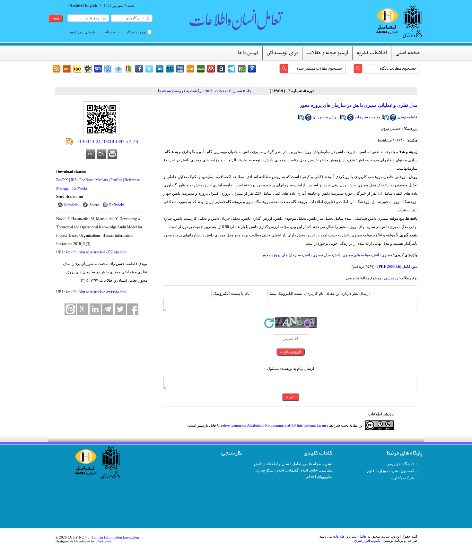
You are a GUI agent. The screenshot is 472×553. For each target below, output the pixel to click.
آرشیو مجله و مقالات (327, 52)
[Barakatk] (108, 68)
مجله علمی (312, 464)
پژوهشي (391, 278)
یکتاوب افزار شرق (367, 540)
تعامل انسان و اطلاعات (282, 464)
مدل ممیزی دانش (317, 255)
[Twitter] (149, 68)
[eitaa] (70, 309)
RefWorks (80, 188)
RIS (74, 180)
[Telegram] (231, 68)
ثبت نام (110, 32)
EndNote (86, 180)
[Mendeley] (211, 68)
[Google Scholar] (252, 68)
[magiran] (129, 68)
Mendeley (71, 205)
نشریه (327, 464)
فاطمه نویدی (407, 117)
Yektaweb (105, 541)
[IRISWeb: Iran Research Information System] (118, 68)
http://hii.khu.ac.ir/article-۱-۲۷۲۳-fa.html (96, 292)
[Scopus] (170, 68)
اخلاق (314, 470)
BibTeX (62, 180)
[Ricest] (88, 68)
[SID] (98, 68)
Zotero (94, 205)
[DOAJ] (201, 68)
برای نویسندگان (282, 52)
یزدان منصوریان (324, 117)
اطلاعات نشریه (372, 52)
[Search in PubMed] (385, 119)
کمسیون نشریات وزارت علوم (390, 471)
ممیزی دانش (382, 255)
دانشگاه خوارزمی (400, 464)
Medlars (101, 180)
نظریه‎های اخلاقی (318, 476)
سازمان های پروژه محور (281, 255)
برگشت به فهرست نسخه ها (180, 91)
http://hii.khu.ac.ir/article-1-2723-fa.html (96, 252)
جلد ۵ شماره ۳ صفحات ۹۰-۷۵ (228, 91)
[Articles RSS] (57, 68)
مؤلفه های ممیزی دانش (351, 255)
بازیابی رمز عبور (82, 32)
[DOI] (190, 68)
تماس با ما (248, 52)
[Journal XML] (67, 68)
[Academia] (221, 68)
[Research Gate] (242, 68)
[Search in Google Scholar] (393, 119)
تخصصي (352, 278)
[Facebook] (139, 68)
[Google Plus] (82, 309)
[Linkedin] (159, 68)
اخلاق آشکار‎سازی (270, 470)
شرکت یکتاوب (402, 478)
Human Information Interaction (115, 537)
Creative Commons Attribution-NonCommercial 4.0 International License (272, 425)
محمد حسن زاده (367, 117)
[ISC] (77, 68)
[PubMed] (180, 68)
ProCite (116, 180)
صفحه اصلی (408, 52)
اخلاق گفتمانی (297, 470)
